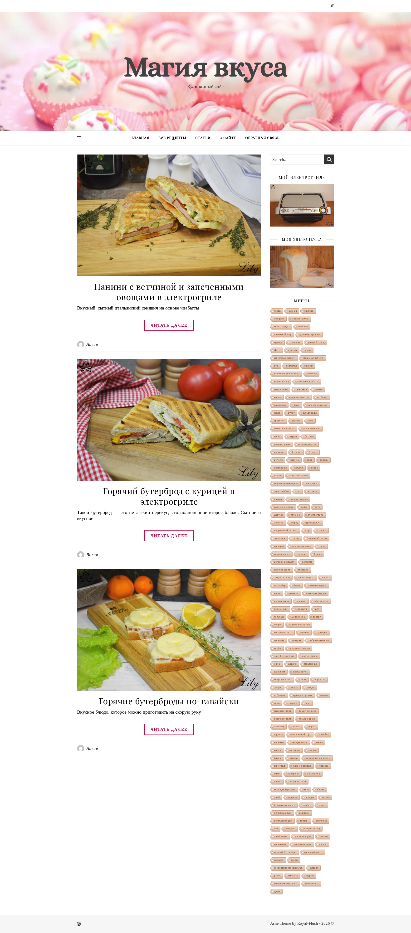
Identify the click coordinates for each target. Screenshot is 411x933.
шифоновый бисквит (286, 530)
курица (278, 342)
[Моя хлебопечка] (302, 267)
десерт (317, 616)
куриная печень (311, 428)
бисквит (296, 726)
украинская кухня (301, 546)
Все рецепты (172, 138)
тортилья (291, 365)
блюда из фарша (316, 593)
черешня (279, 640)
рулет (291, 412)
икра (306, 789)
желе (277, 412)
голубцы (279, 616)
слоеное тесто (297, 781)
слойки (314, 867)
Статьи (203, 138)
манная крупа (282, 326)
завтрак (296, 640)
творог (278, 687)
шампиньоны (281, 601)
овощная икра (300, 742)
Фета (277, 350)
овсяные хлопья (299, 499)
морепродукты (306, 577)
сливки (278, 499)
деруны (278, 514)
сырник (293, 310)
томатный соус (307, 711)
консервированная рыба (288, 867)
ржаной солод (316, 342)
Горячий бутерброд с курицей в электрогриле (169, 496)
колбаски (303, 326)
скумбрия (321, 820)
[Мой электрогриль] (302, 205)
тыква (277, 310)
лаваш (319, 742)
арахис (292, 663)
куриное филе (282, 569)
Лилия (92, 344)
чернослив (301, 609)
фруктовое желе (298, 475)
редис (314, 467)
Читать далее (169, 325)
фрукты (278, 734)
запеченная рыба (317, 405)
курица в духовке (303, 695)
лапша (325, 577)
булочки (296, 452)
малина (308, 310)
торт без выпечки (284, 656)
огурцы (310, 875)
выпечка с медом (284, 507)
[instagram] (332, 6)
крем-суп (293, 593)
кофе (304, 507)
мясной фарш (310, 656)
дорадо (302, 554)
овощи (323, 844)
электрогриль (315, 514)
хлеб (277, 797)
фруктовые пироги (284, 358)
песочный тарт (282, 718)
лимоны (304, 632)
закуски (293, 436)
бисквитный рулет (284, 805)
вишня (277, 758)
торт (309, 460)
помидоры (280, 405)
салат (302, 679)
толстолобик (281, 491)
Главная (141, 138)
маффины (311, 483)
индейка (292, 797)
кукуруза (290, 828)
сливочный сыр (283, 334)
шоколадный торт (300, 734)
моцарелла (313, 773)
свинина (292, 703)
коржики (301, 601)
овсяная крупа (303, 836)
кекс (310, 420)
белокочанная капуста (287, 373)
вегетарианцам (283, 820)
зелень (324, 460)
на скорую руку (282, 813)
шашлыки (279, 671)
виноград (279, 765)
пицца (277, 397)
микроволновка (283, 679)
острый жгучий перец (318, 758)
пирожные (280, 844)
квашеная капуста (313, 358)
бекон (297, 585)
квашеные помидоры (286, 483)
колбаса (312, 373)
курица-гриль (300, 671)
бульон (313, 452)
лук (276, 828)
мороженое (298, 616)
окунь (277, 663)
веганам (307, 562)
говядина (295, 342)
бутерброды (310, 412)
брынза (294, 460)
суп (298, 491)
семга (322, 805)
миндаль (303, 569)
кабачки (292, 350)
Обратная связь (262, 138)
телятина (279, 538)
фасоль (296, 420)
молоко (294, 687)
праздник (322, 632)
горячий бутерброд (285, 852)
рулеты (278, 460)
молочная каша (302, 844)
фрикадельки (312, 522)
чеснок (326, 797)
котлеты (312, 491)
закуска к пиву (282, 577)
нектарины (280, 467)
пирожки (279, 546)
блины (318, 554)
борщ (294, 522)
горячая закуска (307, 444)
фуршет (278, 860)
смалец (322, 530)
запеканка (301, 389)
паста (277, 593)
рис (276, 365)
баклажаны (311, 883)
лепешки (279, 726)
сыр (307, 530)
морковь (323, 765)
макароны (293, 773)
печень (319, 389)
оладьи (310, 687)
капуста (298, 467)
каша (296, 405)
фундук (312, 750)
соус (317, 507)
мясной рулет (282, 554)
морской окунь (300, 318)
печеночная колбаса (286, 883)
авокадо (279, 522)
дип (317, 609)
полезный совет (313, 852)
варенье (279, 742)
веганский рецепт (284, 562)
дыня (277, 891)
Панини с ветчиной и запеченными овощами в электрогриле (169, 291)
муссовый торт (282, 711)
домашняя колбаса (307, 381)
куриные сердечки (309, 334)
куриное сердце (302, 765)
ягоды (294, 860)
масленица (310, 663)
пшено (324, 695)
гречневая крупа (317, 585)
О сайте (228, 138)
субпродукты (321, 601)
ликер (296, 538)
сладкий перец (311, 828)
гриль (322, 546)
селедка (309, 797)
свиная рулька (282, 444)
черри (277, 624)
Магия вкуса (205, 66)
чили (277, 773)
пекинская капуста (284, 428)
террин (304, 820)
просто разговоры (299, 648)
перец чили (280, 609)
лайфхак (279, 318)
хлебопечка (280, 836)
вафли (278, 750)
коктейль (324, 734)
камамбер (280, 585)
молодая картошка (285, 789)
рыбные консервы (319, 640)
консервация (281, 381)
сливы (277, 781)
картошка (294, 750)
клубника (322, 397)
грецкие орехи (307, 718)
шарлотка (319, 679)
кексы (308, 350)
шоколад (279, 452)
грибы (277, 648)
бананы (323, 836)
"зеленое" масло (317, 538)
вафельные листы (299, 624)
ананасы (304, 813)
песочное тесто (283, 632)
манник (308, 365)
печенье (295, 514)
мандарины (281, 389)
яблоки (320, 789)
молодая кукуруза (299, 397)
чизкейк (293, 758)
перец (311, 726)
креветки (279, 420)
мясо (277, 703)
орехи (277, 475)
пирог (277, 436)
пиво (307, 703)
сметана (293, 875)
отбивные (279, 695)
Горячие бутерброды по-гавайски (169, 700)
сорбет (307, 805)
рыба (277, 875)
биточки (309, 436)
